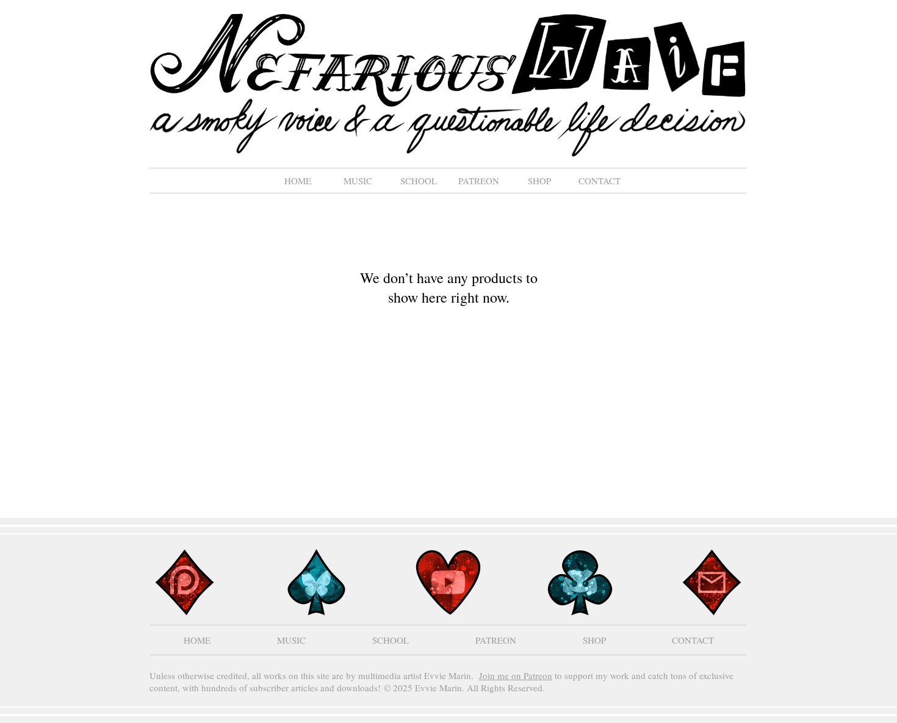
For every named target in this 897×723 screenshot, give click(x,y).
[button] (358, 180)
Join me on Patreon (515, 675)
